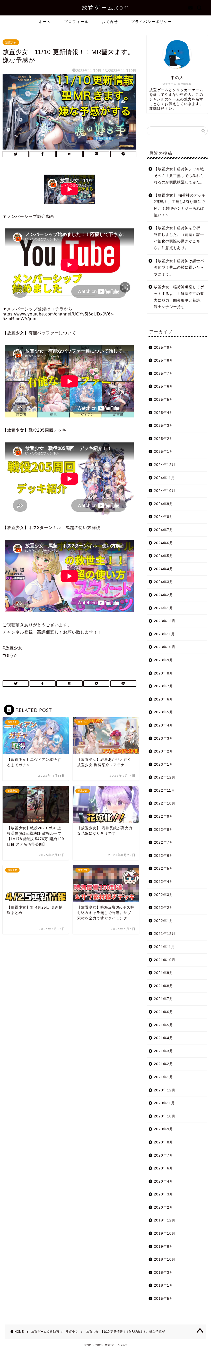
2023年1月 (163, 764)
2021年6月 (163, 1012)
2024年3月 (163, 582)
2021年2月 (163, 1064)
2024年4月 (163, 569)
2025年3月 (163, 425)
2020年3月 (163, 1194)
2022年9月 (163, 816)
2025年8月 (163, 360)
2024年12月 (164, 465)
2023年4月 (163, 725)
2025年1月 (163, 452)
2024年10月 (164, 491)
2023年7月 (163, 686)
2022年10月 (164, 803)
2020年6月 (163, 1168)
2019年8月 (163, 1247)
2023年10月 (164, 647)
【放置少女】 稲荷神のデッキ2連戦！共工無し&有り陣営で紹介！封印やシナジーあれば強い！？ (179, 205)
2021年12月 (164, 934)
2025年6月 (163, 386)
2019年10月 (164, 1233)
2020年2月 (163, 1207)
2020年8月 (163, 1142)
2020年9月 (163, 1129)
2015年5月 (163, 1299)
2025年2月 (163, 439)
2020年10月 (164, 1116)
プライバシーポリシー (151, 21)
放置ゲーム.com (105, 7)
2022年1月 (163, 921)
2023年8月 (163, 673)
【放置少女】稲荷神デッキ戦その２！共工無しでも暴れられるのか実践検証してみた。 (179, 175)
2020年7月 (163, 1155)
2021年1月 (163, 1077)
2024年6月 (163, 543)
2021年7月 (163, 999)
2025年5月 (163, 399)
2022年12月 (164, 777)
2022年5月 (163, 868)
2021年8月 (163, 986)
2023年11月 (164, 634)
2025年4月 (163, 413)
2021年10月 (164, 960)
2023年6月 (163, 699)
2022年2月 (163, 908)
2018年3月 (163, 1273)
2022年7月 (163, 842)
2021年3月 (163, 1051)
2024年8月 (163, 517)
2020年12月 (164, 1090)
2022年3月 (163, 895)
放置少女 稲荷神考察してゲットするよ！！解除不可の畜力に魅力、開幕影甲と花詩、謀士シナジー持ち (179, 297)
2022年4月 (163, 882)
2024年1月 (163, 608)
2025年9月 (163, 347)
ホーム (45, 21)
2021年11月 (164, 947)
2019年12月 (164, 1220)
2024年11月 (164, 478)
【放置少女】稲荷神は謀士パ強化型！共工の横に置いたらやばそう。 (179, 267)
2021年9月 (163, 973)
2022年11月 (164, 790)
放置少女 (10, 42)
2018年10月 (164, 1259)
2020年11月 (164, 1103)
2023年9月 (163, 660)
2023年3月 (163, 738)
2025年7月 (163, 373)
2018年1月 (163, 1285)
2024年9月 (163, 504)
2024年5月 (163, 556)
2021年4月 (163, 1038)
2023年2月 (163, 751)
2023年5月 (163, 712)
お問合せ (110, 21)
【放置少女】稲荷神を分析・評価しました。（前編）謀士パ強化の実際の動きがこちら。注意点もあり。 (179, 238)
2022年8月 (163, 830)
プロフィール (76, 21)
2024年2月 (163, 595)
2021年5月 (163, 1025)
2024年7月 (163, 530)
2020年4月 (163, 1181)
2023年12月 (164, 621)
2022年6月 (163, 856)
